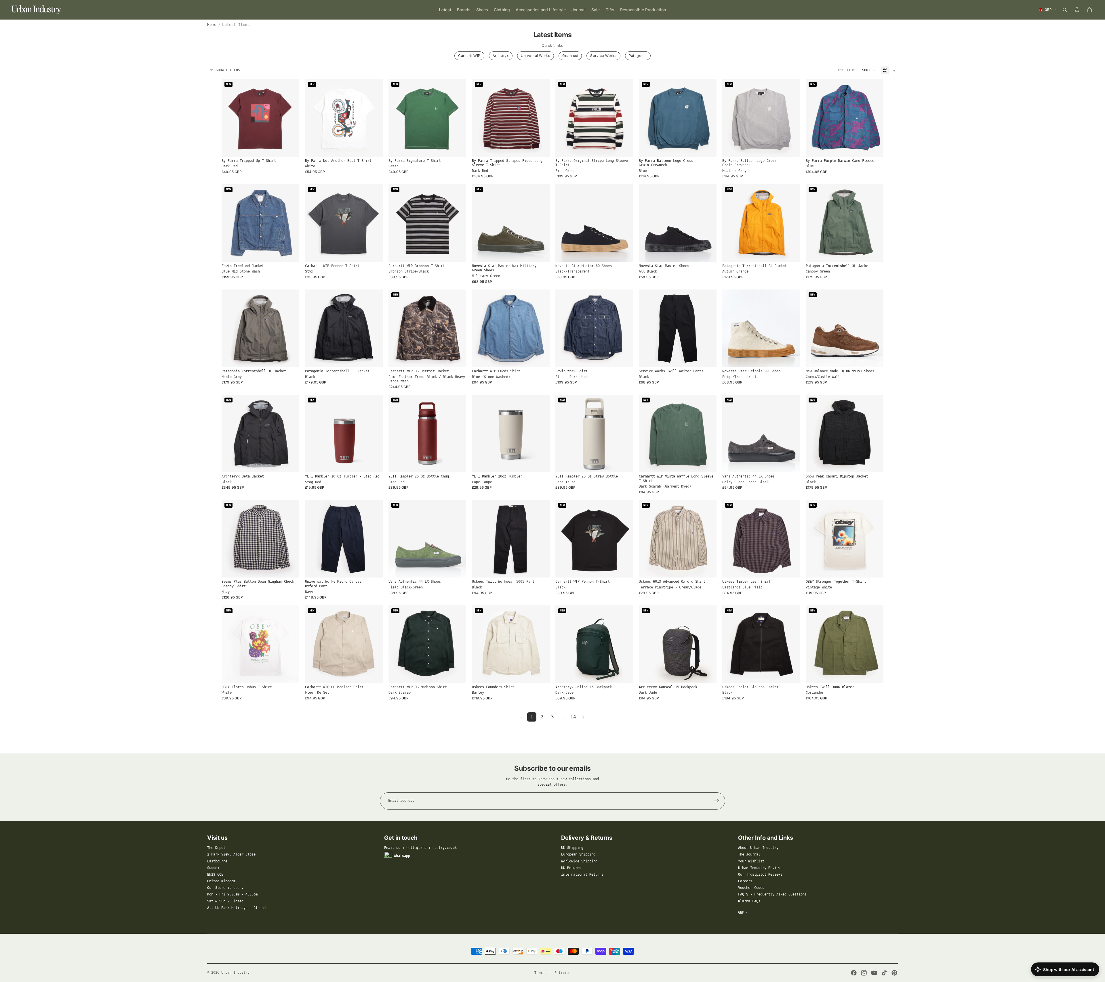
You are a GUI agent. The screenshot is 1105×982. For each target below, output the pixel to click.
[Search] (1064, 9)
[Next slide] (290, 118)
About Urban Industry (758, 848)
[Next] (583, 717)
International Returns (582, 874)
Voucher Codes (751, 888)
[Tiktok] (884, 972)
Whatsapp (402, 856)
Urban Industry (235, 973)
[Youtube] (874, 972)
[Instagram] (863, 972)
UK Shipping (572, 848)
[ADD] (374, 463)
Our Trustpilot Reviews (760, 874)
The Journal (749, 854)
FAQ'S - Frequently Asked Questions (772, 894)
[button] (868, 70)
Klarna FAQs (749, 901)
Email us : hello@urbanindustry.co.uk (420, 848)
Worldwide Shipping (579, 861)
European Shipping (578, 854)
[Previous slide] (230, 118)
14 (573, 717)
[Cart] (1089, 9)
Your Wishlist (751, 861)
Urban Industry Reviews (760, 868)
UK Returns (571, 868)
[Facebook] (853, 972)
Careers (745, 881)
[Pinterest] (894, 972)
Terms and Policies (552, 973)
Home (211, 24)
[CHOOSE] (290, 148)
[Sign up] (716, 801)
